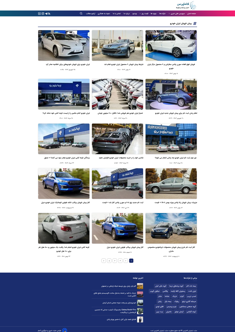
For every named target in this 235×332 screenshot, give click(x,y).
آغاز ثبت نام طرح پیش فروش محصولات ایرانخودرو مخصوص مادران (171, 249)
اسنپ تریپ (191, 296)
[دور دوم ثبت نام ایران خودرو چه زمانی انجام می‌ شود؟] (171, 138)
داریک (174, 296)
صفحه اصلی (191, 13)
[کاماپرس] (186, 5)
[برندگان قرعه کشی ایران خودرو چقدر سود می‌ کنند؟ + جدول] (64, 138)
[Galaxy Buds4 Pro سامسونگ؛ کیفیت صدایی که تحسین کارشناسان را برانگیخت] (140, 311)
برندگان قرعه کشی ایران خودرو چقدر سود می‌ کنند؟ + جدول (67, 157)
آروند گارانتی (191, 311)
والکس (165, 291)
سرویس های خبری (178, 13)
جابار (160, 296)
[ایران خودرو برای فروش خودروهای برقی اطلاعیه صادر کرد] (64, 45)
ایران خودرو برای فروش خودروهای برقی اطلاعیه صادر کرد (68, 64)
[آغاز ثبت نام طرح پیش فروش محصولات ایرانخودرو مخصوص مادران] (171, 228)
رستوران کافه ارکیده (178, 291)
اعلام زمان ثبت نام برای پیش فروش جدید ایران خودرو (176, 113)
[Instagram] (42, 13)
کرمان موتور (179, 311)
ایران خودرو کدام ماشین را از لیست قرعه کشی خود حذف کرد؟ (66, 113)
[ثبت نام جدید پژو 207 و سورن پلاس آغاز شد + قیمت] (117, 183)
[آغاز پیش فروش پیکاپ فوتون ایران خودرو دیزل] (117, 228)
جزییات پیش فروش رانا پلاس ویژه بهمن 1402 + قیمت (176, 202)
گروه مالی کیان (160, 286)
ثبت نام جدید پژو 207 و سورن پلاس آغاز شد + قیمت (122, 202)
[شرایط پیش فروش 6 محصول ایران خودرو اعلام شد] (117, 45)
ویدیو (135, 13)
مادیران (168, 311)
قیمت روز (145, 13)
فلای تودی (160, 306)
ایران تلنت (192, 291)
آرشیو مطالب (90, 13)
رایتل (160, 301)
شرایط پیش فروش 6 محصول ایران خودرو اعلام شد (123, 64)
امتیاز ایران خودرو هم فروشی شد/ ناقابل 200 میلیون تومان (120, 113)
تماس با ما (117, 13)
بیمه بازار (168, 301)
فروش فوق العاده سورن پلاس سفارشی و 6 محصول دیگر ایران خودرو (171, 66)
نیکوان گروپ (154, 291)
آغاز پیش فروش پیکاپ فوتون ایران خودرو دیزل (125, 247)
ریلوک (176, 301)
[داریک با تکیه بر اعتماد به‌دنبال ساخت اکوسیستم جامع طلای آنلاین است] (140, 294)
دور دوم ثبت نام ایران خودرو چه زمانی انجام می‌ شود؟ (176, 157)
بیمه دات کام (191, 286)
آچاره (182, 296)
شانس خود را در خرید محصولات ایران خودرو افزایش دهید (121, 157)
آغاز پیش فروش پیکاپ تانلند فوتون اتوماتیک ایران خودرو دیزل (65, 202)
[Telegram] (46, 13)
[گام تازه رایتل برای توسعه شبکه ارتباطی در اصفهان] (140, 286)
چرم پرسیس (171, 306)
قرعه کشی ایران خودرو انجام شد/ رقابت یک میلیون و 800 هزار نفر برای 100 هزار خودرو (63, 249)
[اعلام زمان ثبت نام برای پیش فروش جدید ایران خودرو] (171, 94)
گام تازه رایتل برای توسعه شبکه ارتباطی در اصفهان (118, 286)
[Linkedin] (39, 13)
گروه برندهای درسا (176, 286)
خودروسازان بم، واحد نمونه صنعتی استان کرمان (119, 302)
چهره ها (154, 13)
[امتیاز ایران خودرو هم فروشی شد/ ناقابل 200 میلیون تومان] (117, 94)
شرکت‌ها (162, 13)
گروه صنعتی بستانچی (187, 306)
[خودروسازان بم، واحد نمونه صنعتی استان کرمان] (140, 303)
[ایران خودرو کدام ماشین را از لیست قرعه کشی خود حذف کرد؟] (64, 94)
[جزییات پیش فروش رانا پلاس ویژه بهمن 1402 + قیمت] (171, 183)
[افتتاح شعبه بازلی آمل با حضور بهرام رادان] (140, 319)
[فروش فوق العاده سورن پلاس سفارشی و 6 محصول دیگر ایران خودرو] (171, 45)
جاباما (167, 296)
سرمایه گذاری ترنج (189, 301)
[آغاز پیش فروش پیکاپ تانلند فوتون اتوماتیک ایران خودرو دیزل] (64, 183)
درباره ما (127, 13)
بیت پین (159, 311)
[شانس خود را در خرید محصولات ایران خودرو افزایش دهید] (117, 138)
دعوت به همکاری (104, 13)
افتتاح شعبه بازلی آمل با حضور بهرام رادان (121, 319)
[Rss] (49, 13)
